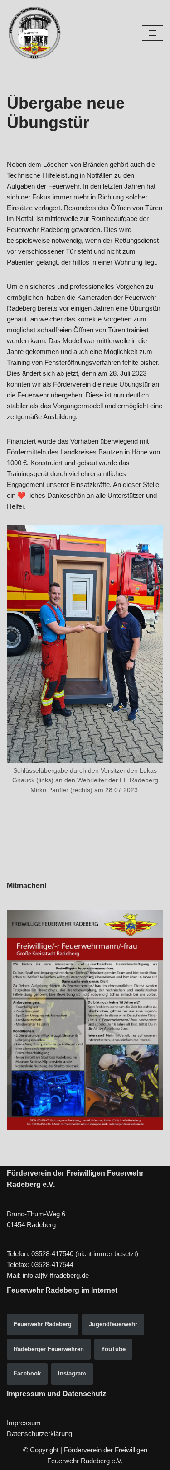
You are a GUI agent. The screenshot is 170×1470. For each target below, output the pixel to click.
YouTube (113, 1349)
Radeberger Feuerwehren (49, 1349)
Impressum (24, 1423)
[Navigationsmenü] (152, 33)
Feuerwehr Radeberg (43, 1324)
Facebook (27, 1373)
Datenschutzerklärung (39, 1433)
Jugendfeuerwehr (113, 1324)
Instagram (72, 1373)
